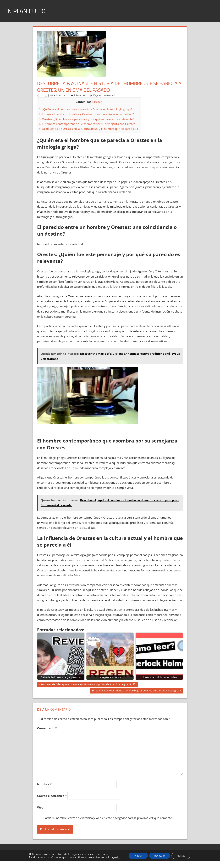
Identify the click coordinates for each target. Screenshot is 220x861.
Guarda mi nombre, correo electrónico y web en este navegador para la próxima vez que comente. (107, 818)
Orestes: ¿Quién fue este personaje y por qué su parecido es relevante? (86, 119)
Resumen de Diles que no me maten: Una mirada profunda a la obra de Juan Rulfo (88, 685)
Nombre (44, 784)
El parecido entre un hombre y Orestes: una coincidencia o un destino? (86, 114)
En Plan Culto (25, 11)
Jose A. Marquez (57, 95)
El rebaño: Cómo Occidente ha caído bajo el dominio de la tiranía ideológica (135, 691)
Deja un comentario (104, 95)
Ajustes (181, 855)
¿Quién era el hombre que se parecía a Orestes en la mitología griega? (85, 109)
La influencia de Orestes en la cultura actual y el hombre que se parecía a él (89, 129)
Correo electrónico (52, 796)
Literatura (80, 95)
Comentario (47, 728)
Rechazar (159, 855)
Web (40, 807)
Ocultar (97, 102)
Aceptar (138, 855)
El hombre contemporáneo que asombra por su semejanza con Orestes (87, 124)
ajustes (116, 857)
